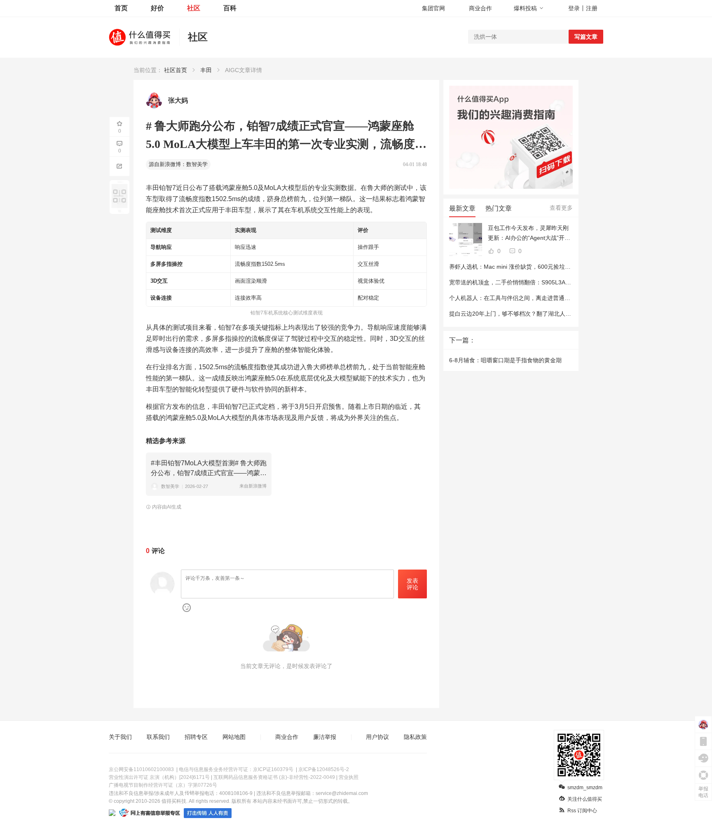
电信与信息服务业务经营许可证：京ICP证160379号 (236, 769)
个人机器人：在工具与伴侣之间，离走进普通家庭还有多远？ (527, 298)
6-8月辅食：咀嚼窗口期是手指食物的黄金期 (505, 360)
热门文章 (498, 208)
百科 (230, 8)
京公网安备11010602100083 (141, 769)
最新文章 (462, 208)
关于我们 (120, 737)
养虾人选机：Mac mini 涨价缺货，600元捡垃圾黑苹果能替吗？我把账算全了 (547, 266)
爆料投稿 (525, 8)
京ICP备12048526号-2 (323, 769)
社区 (193, 8)
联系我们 (158, 737)
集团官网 (433, 8)
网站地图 (234, 737)
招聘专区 (196, 737)
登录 (574, 8)
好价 (157, 8)
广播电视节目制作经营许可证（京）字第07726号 (163, 785)
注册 (591, 8)
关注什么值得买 (584, 799)
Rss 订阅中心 (582, 811)
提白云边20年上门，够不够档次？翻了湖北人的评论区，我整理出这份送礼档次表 (553, 313)
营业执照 (348, 777)
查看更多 (561, 207)
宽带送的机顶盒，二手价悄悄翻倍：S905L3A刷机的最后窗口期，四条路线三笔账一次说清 (565, 282)
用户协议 (377, 737)
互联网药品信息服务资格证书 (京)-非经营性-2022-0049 (274, 777)
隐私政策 (415, 737)
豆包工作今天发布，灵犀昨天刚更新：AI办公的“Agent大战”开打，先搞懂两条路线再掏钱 (528, 234)
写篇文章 (585, 36)
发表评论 (412, 584)
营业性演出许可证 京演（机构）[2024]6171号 (159, 777)
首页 (121, 8)
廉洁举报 (324, 737)
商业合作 (480, 8)
